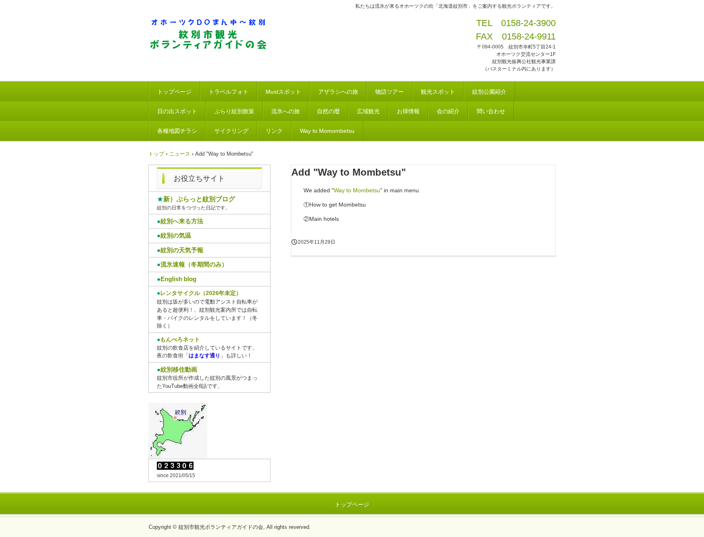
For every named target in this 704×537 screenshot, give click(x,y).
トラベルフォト (229, 91)
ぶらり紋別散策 (234, 111)
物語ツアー (389, 91)
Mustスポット (283, 91)
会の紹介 (448, 111)
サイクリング (231, 131)
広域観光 (368, 111)
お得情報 (408, 111)
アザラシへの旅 (338, 91)
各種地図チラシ (177, 131)
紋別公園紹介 (489, 91)
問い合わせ (491, 111)
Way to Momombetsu (327, 131)
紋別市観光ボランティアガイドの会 (211, 35)
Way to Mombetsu (357, 190)
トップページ (174, 91)
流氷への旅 (285, 111)
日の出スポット (177, 111)
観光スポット (438, 91)
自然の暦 (328, 111)
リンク (274, 131)
